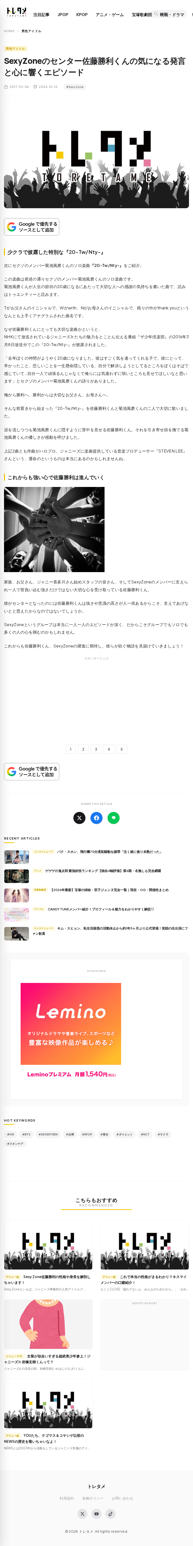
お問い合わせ (122, 1498)
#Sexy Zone (74, 86)
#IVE (10, 1134)
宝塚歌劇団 (142, 14)
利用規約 (67, 1498)
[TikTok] (111, 1514)
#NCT (145, 1134)
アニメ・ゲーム (110, 14)
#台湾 (70, 1134)
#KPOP (87, 1134)
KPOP (82, 14)
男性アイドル (15, 48)
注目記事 (41, 14)
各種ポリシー (93, 1498)
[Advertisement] (96, 706)
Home (9, 31)
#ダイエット (124, 1134)
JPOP (63, 14)
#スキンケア (15, 1143)
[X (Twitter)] (82, 1514)
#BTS (26, 1134)
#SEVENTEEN (48, 1134)
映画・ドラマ (172, 14)
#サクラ (163, 1134)
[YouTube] (96, 1514)
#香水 (104, 1134)
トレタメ (96, 1486)
